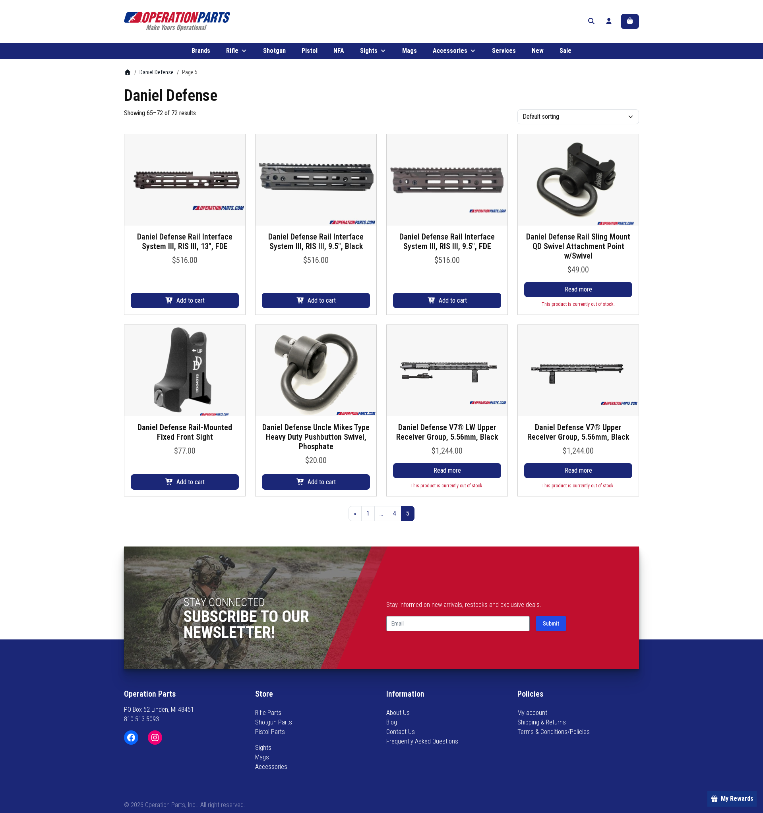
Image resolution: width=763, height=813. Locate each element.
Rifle (232, 50)
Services (504, 50)
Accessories (450, 50)
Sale (565, 50)
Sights (369, 50)
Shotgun (274, 50)
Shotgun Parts (273, 722)
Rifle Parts (268, 712)
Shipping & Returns (541, 722)
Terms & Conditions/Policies (553, 732)
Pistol (310, 50)
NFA (338, 50)
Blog (391, 722)
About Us (398, 712)
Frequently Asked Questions (422, 741)
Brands (201, 50)
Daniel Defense (156, 72)
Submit (551, 623)
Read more (578, 289)
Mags (409, 50)
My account (532, 712)
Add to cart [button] (190, 300)
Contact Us (400, 732)
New (538, 50)
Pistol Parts (270, 732)
